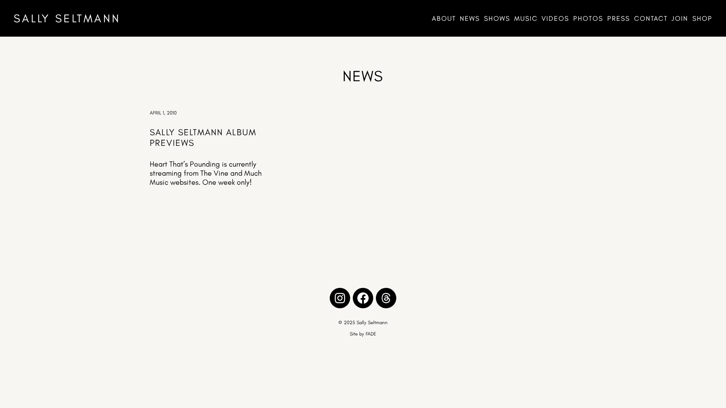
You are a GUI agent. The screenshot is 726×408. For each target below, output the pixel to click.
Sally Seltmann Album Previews (203, 137)
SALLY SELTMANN (67, 18)
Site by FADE (363, 334)
